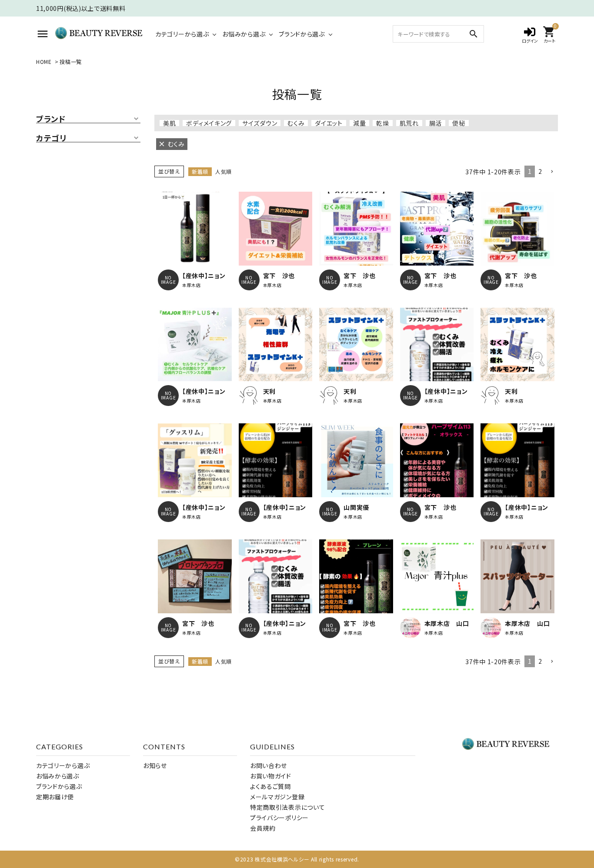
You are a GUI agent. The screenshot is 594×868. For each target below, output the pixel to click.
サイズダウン (259, 123)
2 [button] (540, 171)
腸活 (435, 123)
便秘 (458, 123)
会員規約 (263, 828)
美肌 (169, 123)
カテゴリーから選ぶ (182, 34)
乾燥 (382, 123)
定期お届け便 (55, 796)
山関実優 (356, 507)
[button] (552, 172)
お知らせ (155, 765)
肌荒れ (409, 123)
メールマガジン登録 (277, 796)
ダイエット (329, 123)
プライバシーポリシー (279, 817)
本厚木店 (191, 285)
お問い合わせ (268, 765)
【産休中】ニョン (204, 276)
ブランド (51, 119)
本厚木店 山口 (446, 623)
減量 (359, 123)
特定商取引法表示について (287, 807)
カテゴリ (51, 138)
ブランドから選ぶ (302, 34)
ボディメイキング (209, 123)
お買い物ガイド (270, 776)
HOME (44, 61)
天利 (269, 391)
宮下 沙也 (279, 276)
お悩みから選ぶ (243, 34)
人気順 (223, 171)
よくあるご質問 (270, 786)
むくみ (295, 123)
